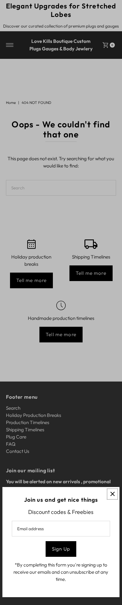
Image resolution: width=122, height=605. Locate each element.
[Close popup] (112, 494)
